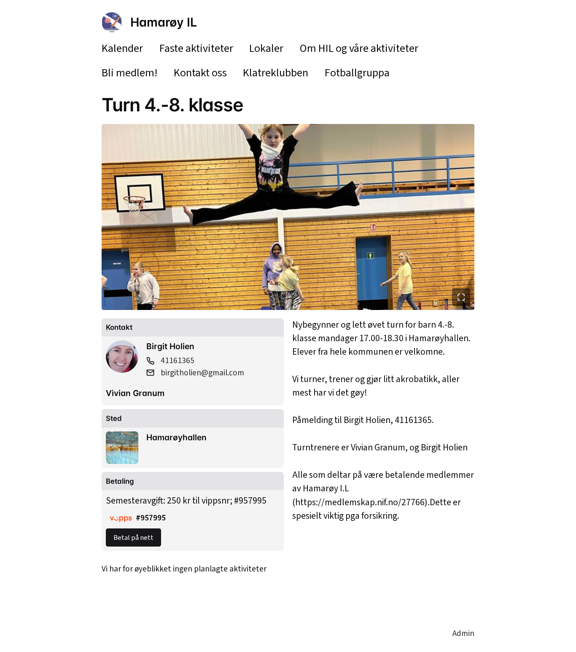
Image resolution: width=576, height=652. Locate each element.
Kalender (122, 48)
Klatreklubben (275, 73)
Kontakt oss (200, 73)
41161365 (177, 360)
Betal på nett (133, 538)
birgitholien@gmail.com (202, 373)
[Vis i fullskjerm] (461, 297)
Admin (463, 633)
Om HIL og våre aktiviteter (359, 48)
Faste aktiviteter (196, 48)
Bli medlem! (129, 73)
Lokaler (266, 48)
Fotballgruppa (357, 73)
